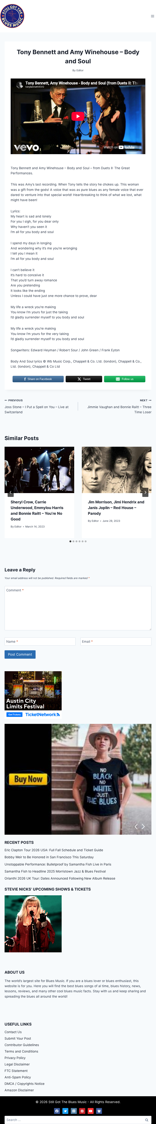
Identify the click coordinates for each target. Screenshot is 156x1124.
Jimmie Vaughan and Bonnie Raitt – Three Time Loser (119, 406)
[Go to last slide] (11, 492)
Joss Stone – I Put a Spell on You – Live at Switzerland (36, 406)
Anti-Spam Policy (18, 1077)
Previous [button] (136, 826)
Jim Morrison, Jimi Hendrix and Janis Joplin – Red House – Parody (116, 508)
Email (87, 641)
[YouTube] (91, 1111)
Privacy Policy (15, 1058)
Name (12, 641)
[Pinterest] (82, 1111)
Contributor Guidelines (22, 1045)
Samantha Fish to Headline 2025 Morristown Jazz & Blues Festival (55, 871)
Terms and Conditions (21, 1051)
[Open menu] (152, 16)
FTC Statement (16, 1071)
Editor (17, 526)
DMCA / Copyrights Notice (25, 1084)
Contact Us (13, 1032)
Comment (15, 590)
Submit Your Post (18, 1038)
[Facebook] (57, 1111)
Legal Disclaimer (17, 1064)
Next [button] (143, 826)
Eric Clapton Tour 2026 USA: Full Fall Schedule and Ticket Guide (54, 850)
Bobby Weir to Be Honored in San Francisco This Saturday (49, 857)
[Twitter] (65, 1111)
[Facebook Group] (99, 1111)
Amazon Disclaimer (19, 1090)
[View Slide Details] (78, 779)
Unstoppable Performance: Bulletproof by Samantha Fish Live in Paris (58, 864)
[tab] (70, 541)
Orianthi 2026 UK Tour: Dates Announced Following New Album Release (60, 878)
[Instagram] (74, 1111)
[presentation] (39, 470)
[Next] (145, 492)
